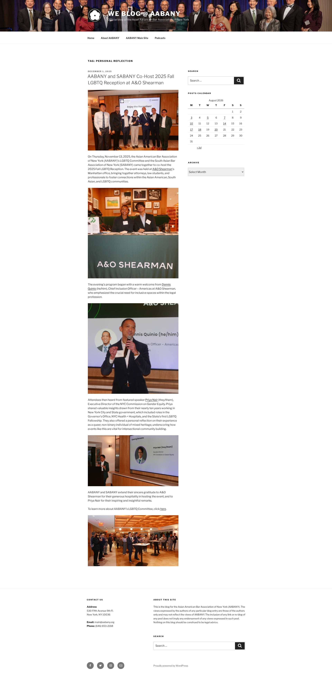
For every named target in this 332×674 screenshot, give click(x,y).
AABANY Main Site (137, 37)
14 (224, 123)
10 (191, 123)
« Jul (199, 147)
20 (216, 129)
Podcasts (160, 37)
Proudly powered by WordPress (170, 665)
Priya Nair (151, 400)
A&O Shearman (162, 169)
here (163, 509)
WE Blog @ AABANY (144, 13)
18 (199, 129)
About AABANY (110, 37)
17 (191, 129)
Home (90, 37)
